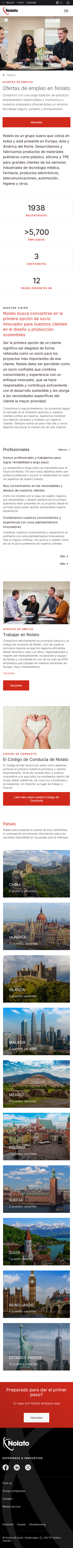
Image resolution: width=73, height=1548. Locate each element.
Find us (7, 1483)
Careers (8, 1498)
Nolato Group (4, 75)
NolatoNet (8, 1524)
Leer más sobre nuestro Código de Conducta (36, 798)
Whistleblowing (37, 1524)
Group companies (14, 1491)
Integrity (21, 1524)
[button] (66, 11)
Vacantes (36, 122)
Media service (11, 1506)
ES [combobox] (61, 2)
